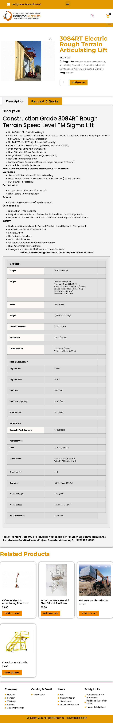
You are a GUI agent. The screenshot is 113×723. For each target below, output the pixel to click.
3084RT (69, 72)
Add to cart (78, 82)
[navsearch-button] (92, 16)
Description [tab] (15, 101)
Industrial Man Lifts (94, 68)
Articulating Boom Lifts (71, 65)
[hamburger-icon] (110, 25)
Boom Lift (88, 65)
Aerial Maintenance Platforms (90, 61)
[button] (67, 3)
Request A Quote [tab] (44, 101)
